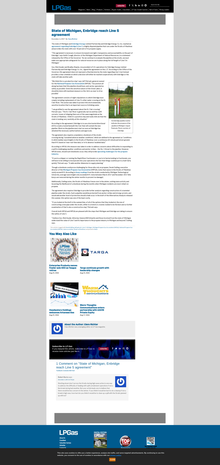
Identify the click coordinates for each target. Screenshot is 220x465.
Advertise (62, 445)
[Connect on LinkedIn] (139, 5)
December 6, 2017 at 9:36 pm (66, 379)
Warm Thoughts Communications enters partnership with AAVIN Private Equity (92, 309)
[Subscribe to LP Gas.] (121, 5)
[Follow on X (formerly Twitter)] (132, 5)
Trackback (59, 370)
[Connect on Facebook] (129, 5)
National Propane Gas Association (70, 83)
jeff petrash (78, 227)
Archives (107, 10)
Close (112, 459)
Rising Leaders (164, 10)
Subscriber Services (65, 443)
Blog (93, 10)
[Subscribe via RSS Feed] (136, 5)
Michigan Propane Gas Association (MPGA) (106, 227)
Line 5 (84, 227)
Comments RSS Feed (69, 370)
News (88, 10)
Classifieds (126, 10)
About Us (62, 438)
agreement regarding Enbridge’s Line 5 (67, 46)
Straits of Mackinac (79, 229)
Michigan (89, 227)
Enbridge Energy (78, 44)
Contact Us (63, 448)
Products (100, 10)
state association (68, 229)
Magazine (81, 10)
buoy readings (81, 172)
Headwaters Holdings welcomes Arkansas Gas (61, 311)
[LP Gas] (59, 7)
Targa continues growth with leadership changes (94, 269)
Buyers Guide (116, 10)
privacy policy (115, 455)
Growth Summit (139, 10)
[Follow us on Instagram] (142, 5)
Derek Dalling (70, 227)
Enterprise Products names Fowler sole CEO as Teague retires (63, 268)
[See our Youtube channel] (145, 5)
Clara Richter (72, 39)
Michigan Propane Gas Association (77, 170)
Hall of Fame (153, 10)
